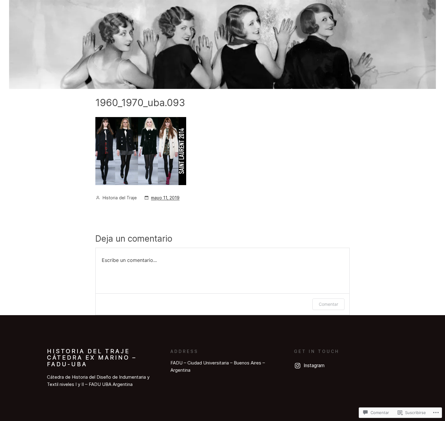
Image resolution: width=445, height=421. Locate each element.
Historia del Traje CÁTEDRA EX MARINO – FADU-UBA (92, 358)
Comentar (328, 304)
